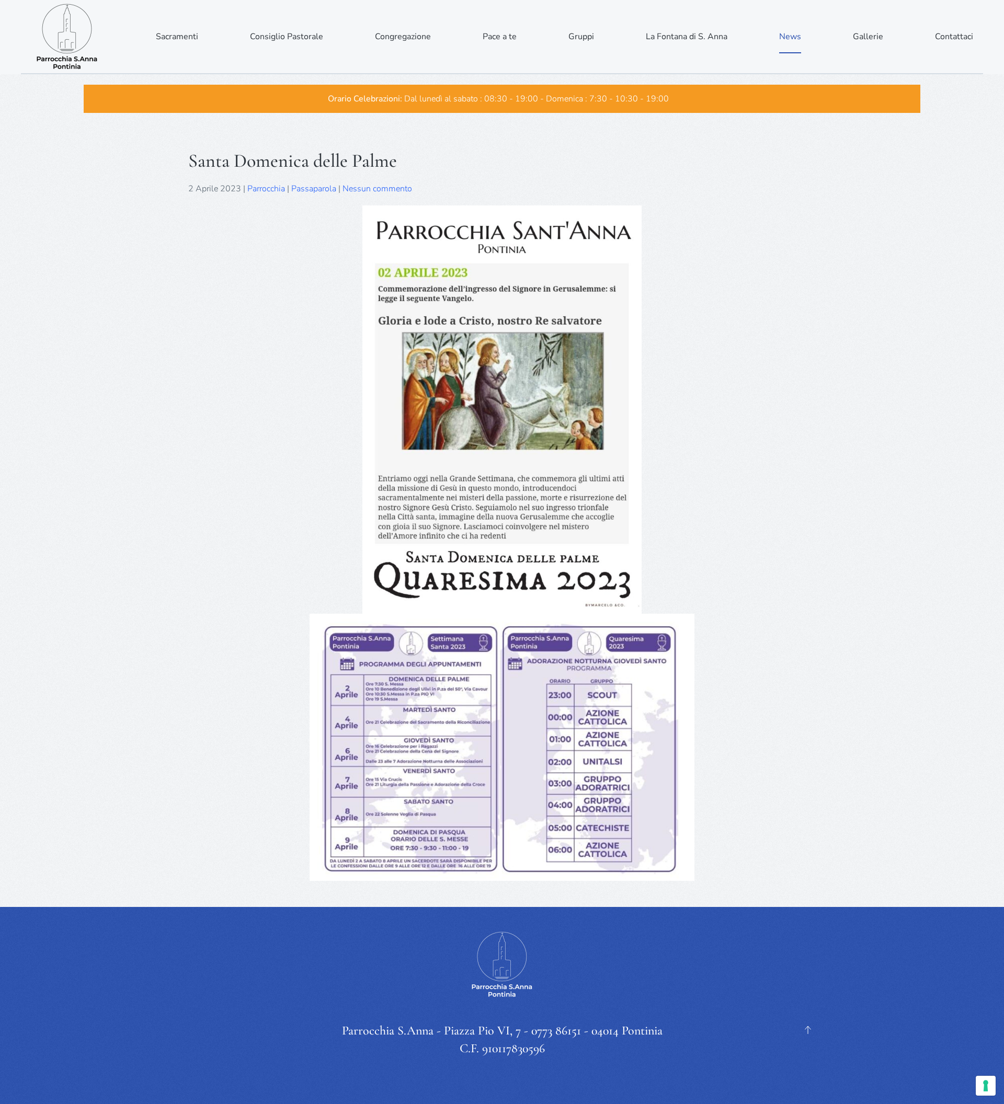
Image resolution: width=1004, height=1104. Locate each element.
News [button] (790, 36)
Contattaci (954, 36)
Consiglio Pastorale (286, 36)
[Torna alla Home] (68, 36)
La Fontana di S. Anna (686, 36)
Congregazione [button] (403, 36)
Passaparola (313, 188)
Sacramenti (177, 36)
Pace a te (500, 36)
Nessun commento (377, 188)
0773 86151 (556, 1030)
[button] (808, 1030)
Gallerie (868, 36)
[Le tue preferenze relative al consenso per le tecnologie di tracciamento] (986, 1086)
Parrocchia (266, 188)
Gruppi (581, 36)
